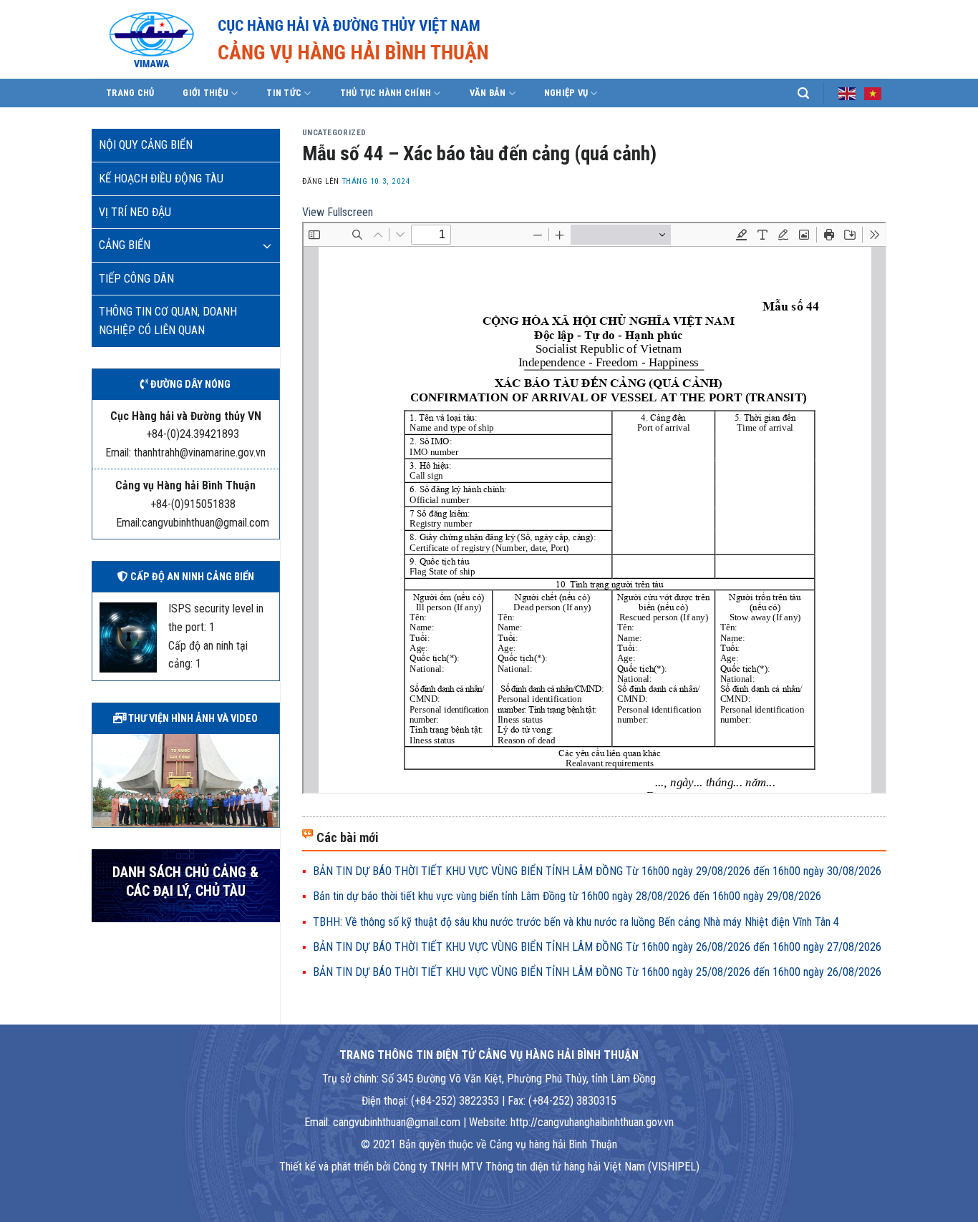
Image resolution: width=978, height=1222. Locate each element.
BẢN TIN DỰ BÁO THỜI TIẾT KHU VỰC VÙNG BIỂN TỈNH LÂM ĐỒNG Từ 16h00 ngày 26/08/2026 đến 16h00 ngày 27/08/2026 (597, 947)
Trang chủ (130, 92)
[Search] (803, 93)
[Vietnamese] (873, 92)
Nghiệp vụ (566, 92)
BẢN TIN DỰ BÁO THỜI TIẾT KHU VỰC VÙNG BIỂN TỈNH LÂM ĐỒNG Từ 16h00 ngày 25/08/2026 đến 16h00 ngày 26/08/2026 (597, 972)
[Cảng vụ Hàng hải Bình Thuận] (342, 39)
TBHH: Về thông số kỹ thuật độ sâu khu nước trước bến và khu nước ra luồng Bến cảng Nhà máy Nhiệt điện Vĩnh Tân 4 (576, 922)
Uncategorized (334, 132)
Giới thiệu (205, 92)
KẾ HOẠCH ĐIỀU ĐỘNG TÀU (161, 178)
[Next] (271, 779)
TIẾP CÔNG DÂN (136, 278)
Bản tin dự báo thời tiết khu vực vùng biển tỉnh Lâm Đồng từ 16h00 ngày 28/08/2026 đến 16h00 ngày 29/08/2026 (567, 896)
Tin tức (283, 92)
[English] (848, 92)
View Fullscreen (337, 212)
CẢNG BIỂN (124, 245)
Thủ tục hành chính (386, 92)
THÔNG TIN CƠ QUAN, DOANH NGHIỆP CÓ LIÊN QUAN (168, 321)
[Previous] (100, 779)
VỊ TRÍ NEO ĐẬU (135, 212)
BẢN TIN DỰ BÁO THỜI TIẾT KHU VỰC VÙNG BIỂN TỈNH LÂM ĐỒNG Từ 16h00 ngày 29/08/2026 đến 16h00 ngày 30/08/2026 (597, 871)
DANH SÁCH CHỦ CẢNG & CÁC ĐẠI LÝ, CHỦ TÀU (185, 881)
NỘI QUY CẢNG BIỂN (146, 145)
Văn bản (488, 92)
